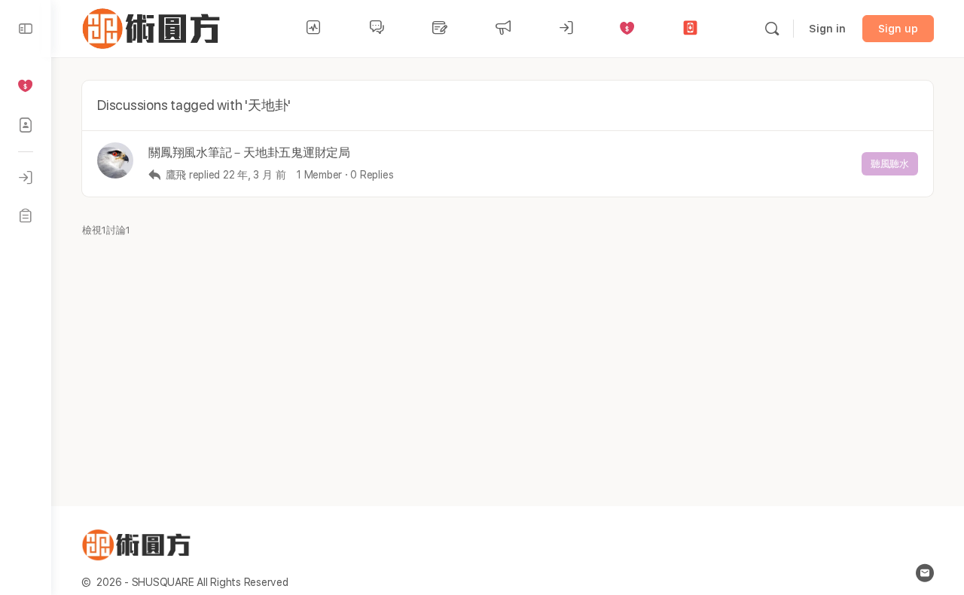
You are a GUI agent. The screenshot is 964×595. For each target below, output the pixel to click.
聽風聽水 (890, 163)
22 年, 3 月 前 (254, 175)
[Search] (772, 29)
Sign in (827, 29)
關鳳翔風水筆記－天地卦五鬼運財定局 (249, 152)
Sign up (898, 29)
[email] (925, 573)
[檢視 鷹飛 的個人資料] (115, 160)
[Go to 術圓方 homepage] (154, 27)
